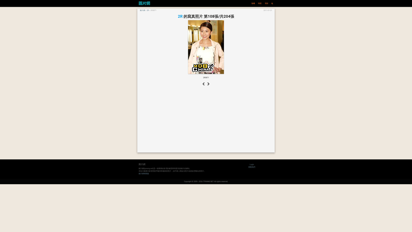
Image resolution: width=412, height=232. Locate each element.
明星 (260, 3)
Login (252, 164)
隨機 (253, 3)
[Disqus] (206, 119)
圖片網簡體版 (144, 174)
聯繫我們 (251, 167)
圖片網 (142, 10)
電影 (266, 3)
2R (148, 10)
